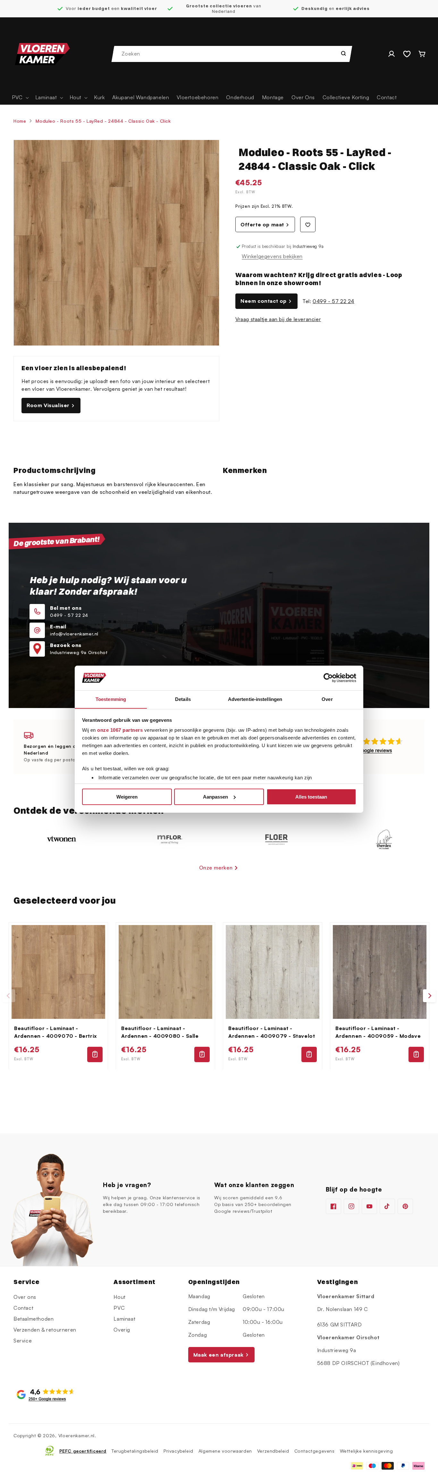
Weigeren (127, 797)
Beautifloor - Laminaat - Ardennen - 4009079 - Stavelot (271, 1032)
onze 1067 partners (120, 730)
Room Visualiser (48, 405)
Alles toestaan (311, 797)
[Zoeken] (343, 53)
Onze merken (216, 867)
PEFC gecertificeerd (82, 1450)
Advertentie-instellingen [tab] (255, 699)
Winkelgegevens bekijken (272, 256)
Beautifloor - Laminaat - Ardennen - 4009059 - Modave (378, 1032)
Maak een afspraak (218, 1354)
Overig (122, 1329)
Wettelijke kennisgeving (366, 1450)
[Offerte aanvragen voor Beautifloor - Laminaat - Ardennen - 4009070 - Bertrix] (95, 1054)
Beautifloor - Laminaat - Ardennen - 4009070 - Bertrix (55, 1032)
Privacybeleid (178, 1450)
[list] (219, 996)
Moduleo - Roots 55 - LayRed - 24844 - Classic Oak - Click (103, 121)
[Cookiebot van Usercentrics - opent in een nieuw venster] (328, 678)
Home (19, 121)
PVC (119, 1308)
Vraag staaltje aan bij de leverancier (278, 319)
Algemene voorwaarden (225, 1450)
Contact (23, 1308)
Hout (119, 1297)
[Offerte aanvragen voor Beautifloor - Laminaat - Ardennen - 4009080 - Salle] (202, 1054)
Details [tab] (183, 699)
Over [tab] (327, 699)
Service (22, 1340)
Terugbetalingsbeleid (135, 1450)
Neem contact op (263, 301)
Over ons (24, 1297)
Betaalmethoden (33, 1319)
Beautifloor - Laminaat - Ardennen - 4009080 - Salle (160, 1032)
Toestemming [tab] (111, 699)
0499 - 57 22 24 (333, 301)
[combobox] (232, 54)
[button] (19, 97)
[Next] (429, 995)
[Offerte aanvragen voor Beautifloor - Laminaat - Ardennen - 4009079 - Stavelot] (309, 1054)
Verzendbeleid (273, 1450)
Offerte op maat (262, 224)
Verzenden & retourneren (44, 1329)
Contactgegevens (314, 1450)
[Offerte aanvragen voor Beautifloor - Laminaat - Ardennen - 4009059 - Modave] (416, 1054)
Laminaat (124, 1319)
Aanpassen (215, 797)
